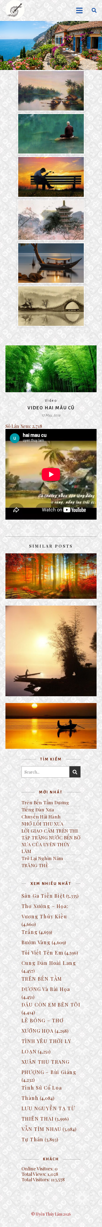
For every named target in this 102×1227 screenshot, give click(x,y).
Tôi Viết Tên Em (42, 952)
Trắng (29, 932)
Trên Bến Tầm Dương (45, 802)
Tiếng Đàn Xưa (37, 809)
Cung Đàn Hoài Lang (48, 963)
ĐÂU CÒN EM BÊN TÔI (51, 1004)
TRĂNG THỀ (34, 865)
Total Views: (34, 1174)
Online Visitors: (38, 1168)
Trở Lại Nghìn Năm (42, 858)
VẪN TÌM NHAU (41, 1129)
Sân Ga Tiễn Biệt (43, 895)
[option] (51, 45)
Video (51, 401)
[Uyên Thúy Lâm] (14, 9)
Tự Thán (32, 1139)
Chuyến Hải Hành (41, 817)
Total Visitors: (36, 1179)
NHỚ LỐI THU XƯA (42, 824)
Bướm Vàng (36, 942)
